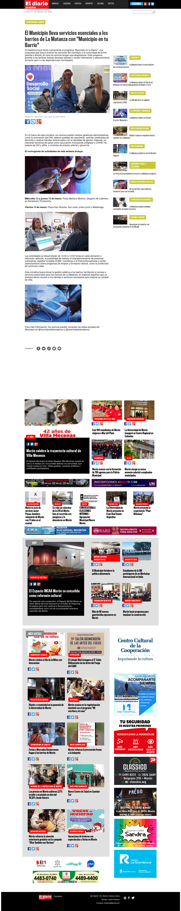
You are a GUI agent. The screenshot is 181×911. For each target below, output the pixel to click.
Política (78, 3)
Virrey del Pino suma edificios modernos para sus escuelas (132, 190)
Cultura (100, 3)
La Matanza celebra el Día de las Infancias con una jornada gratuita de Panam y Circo (133, 83)
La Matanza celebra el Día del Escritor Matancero (132, 118)
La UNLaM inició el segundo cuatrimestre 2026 (131, 101)
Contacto (58, 896)
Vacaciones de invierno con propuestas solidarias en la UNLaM (131, 225)
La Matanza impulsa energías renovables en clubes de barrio (131, 207)
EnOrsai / (55, 3)
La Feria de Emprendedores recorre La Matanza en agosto (134, 173)
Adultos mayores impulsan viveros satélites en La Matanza (134, 136)
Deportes (89, 3)
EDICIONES (136, 3)
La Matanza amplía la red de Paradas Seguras (134, 154)
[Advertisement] (12, 60)
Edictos (111, 3)
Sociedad (66, 3)
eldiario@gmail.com (112, 903)
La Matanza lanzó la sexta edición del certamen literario (133, 65)
